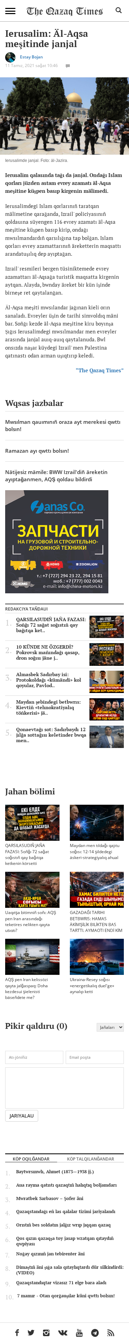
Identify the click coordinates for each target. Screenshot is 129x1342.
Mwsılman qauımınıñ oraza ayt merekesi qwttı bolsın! (62, 425)
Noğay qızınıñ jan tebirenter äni (50, 1253)
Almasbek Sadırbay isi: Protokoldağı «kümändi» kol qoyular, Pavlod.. (48, 680)
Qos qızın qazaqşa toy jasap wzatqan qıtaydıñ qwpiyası (65, 1240)
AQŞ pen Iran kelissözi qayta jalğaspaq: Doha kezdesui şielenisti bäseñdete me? (26, 988)
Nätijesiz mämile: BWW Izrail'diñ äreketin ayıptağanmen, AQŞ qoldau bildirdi (56, 476)
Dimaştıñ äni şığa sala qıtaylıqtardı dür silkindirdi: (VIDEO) (69, 1269)
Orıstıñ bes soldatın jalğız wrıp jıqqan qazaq (63, 1225)
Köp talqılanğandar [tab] (90, 1159)
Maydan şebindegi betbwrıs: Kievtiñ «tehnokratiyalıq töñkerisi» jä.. (48, 707)
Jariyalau (22, 1115)
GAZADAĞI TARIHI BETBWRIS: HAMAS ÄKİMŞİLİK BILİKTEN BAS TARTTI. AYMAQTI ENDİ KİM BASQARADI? (96, 924)
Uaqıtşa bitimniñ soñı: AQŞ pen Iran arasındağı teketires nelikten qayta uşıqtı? (30, 921)
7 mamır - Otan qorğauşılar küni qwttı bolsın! (66, 1295)
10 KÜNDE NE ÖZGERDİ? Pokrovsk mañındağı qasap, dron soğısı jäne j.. (47, 652)
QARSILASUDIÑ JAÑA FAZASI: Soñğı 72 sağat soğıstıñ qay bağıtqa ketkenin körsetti (27, 854)
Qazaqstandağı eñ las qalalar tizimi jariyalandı (65, 1211)
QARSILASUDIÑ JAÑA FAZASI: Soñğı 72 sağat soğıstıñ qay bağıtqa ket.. (51, 625)
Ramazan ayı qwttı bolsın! (37, 450)
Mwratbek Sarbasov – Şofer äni (49, 1198)
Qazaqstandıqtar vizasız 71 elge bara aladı (61, 1282)
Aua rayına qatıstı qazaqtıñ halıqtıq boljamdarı (66, 1185)
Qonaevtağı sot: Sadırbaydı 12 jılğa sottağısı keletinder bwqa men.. (51, 735)
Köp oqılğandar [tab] (31, 1159)
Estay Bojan (31, 57)
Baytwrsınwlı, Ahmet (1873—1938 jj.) (55, 1171)
